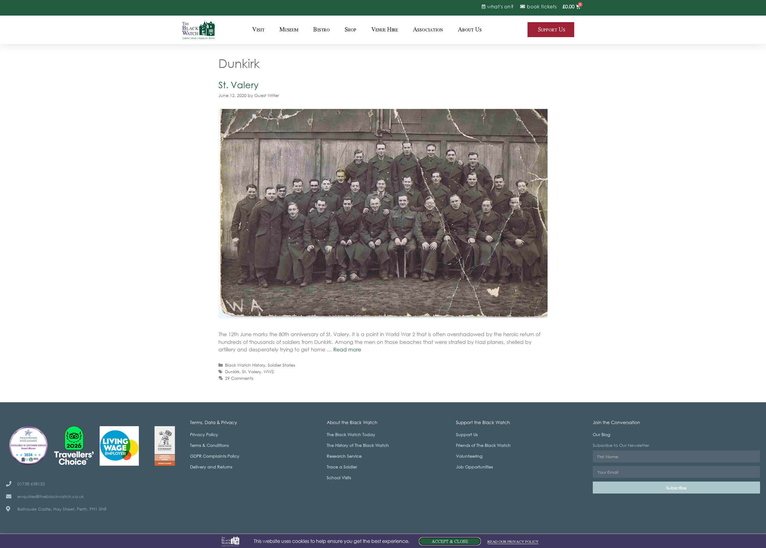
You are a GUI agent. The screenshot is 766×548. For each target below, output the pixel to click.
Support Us (467, 434)
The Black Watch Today (351, 434)
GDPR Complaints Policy (214, 456)
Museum (288, 29)
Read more (347, 349)
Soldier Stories (281, 365)
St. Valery (238, 84)
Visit (258, 29)
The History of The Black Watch (358, 445)
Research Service (344, 456)
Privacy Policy (204, 434)
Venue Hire (384, 29)
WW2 (269, 371)
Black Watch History (245, 365)
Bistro (321, 29)
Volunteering (469, 456)
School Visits (339, 477)
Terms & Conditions (209, 445)
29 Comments (239, 378)
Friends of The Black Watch (483, 445)
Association (428, 29)
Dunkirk (232, 371)
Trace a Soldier (342, 467)
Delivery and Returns (211, 467)
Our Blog (601, 434)
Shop (350, 29)
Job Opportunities (474, 467)
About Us (470, 29)
